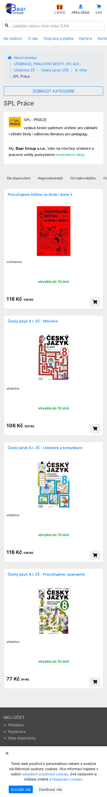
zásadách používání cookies (45, 774)
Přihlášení (16, 725)
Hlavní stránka (24, 57)
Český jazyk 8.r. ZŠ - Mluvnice (33, 321)
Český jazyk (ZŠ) (55, 70)
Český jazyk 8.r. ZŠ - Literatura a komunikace (45, 448)
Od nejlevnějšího (83, 178)
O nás (33, 38)
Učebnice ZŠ (24, 70)
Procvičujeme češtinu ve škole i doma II (40, 194)
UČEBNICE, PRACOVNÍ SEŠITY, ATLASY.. (47, 64)
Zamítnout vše (50, 789)
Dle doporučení (18, 178)
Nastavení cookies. (67, 779)
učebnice (12, 388)
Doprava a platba (58, 38)
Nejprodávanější (50, 178)
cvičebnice (14, 262)
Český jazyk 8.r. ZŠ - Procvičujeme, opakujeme (46, 574)
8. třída (81, 70)
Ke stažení (13, 38)
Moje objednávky (22, 738)
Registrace (17, 731)
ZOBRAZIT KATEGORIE (54, 91)
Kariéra (85, 38)
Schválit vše (21, 789)
